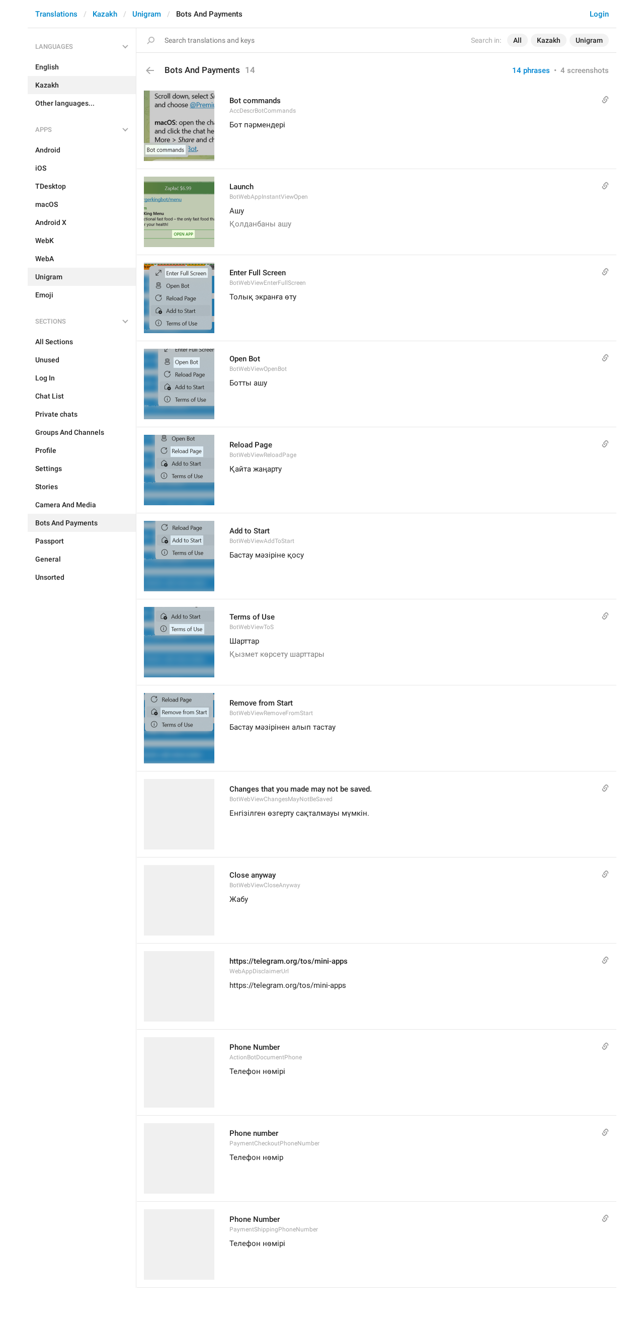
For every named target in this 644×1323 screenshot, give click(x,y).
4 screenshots (584, 70)
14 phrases (531, 70)
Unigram (146, 14)
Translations (56, 14)
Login (599, 14)
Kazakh (105, 14)
